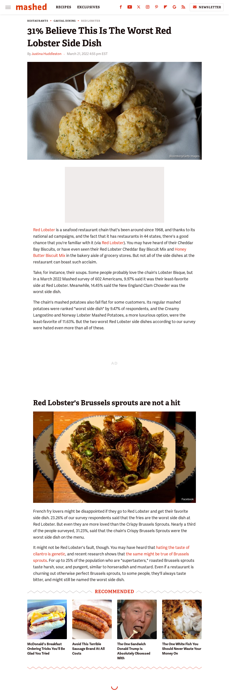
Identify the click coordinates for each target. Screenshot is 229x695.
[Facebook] (120, 7)
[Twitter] (138, 7)
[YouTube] (129, 7)
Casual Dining (65, 21)
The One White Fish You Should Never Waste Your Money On (181, 649)
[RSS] (183, 7)
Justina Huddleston (46, 54)
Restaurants (37, 21)
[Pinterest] (156, 7)
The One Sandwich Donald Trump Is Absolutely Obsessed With (133, 651)
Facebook (188, 499)
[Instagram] (147, 7)
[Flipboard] (165, 7)
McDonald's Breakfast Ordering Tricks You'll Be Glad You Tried (46, 649)
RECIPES (63, 7)
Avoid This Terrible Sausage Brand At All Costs (88, 649)
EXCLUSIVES (88, 7)
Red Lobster (90, 21)
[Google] (174, 7)
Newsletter (210, 7)
